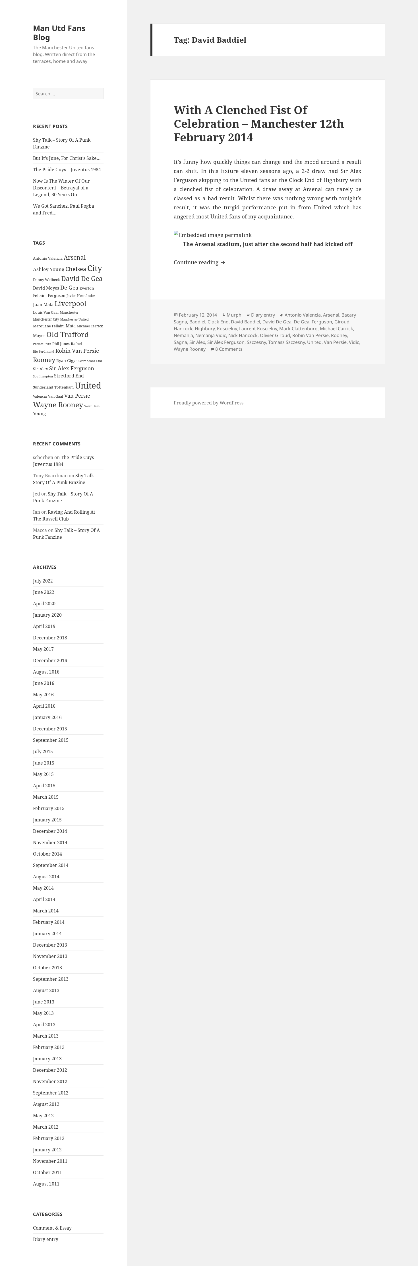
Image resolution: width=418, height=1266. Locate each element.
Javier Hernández (81, 296)
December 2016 (50, 660)
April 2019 (44, 626)
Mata (71, 326)
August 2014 (46, 876)
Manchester (69, 312)
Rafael (76, 343)
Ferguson (56, 295)
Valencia (40, 396)
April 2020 (44, 603)
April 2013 (44, 1024)
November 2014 (50, 842)
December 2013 (50, 945)
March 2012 (46, 1127)
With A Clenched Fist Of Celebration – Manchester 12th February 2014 (259, 123)
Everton (87, 288)
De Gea (69, 287)
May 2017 (43, 649)
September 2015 (51, 740)
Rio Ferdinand (43, 352)
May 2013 (43, 1013)
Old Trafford (67, 334)
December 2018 (50, 638)
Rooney (44, 359)
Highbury (205, 328)
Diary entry (45, 1239)
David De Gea (82, 278)
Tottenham (64, 387)
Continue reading (200, 262)
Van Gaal (55, 396)
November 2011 (50, 1161)
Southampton (43, 376)
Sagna (180, 342)
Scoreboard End (90, 361)
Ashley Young (48, 269)
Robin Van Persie (77, 350)
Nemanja (183, 335)
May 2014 (43, 888)
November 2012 (50, 1081)
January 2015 (47, 820)
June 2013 (43, 1002)
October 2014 (47, 854)
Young (39, 413)
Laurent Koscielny (258, 328)
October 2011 (47, 1172)
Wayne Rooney (58, 404)
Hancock (183, 328)
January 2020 (47, 615)
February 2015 (49, 808)
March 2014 (46, 911)
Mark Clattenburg (298, 328)
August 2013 (46, 990)
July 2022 (43, 581)
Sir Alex (40, 368)
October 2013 (47, 968)
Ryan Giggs (66, 360)
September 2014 (51, 865)
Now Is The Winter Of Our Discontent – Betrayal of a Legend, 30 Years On (61, 188)
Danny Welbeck (46, 279)
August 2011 (46, 1184)
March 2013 (46, 1036)
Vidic (354, 342)
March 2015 (46, 797)
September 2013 (51, 979)
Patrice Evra (42, 344)
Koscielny (227, 328)
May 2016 (43, 694)
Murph (234, 315)
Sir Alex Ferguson (71, 368)
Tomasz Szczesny (286, 342)
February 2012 (49, 1138)
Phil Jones (61, 343)
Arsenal (75, 257)
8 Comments (229, 349)
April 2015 (44, 785)
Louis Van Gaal (46, 312)
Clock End (218, 322)
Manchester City (46, 319)
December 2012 (50, 1070)
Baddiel (197, 322)
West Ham (92, 406)
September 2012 (51, 1093)
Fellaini (40, 295)
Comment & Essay (52, 1228)
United (88, 385)
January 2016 (47, 717)
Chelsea (75, 269)
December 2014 (50, 831)
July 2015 (43, 751)
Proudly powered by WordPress (208, 403)
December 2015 (50, 729)
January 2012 (47, 1150)
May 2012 (43, 1115)
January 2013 (47, 1059)
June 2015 (43, 763)
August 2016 (46, 672)
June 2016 (43, 683)
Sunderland (43, 387)
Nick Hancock (243, 335)
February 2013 (49, 1047)
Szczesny (256, 342)
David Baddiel (245, 322)
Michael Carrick (90, 326)
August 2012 (46, 1104)
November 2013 (50, 956)
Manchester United (74, 319)
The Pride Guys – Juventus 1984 (67, 169)
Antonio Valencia (48, 258)
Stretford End (69, 376)
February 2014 (49, 922)
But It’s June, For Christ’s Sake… (67, 158)
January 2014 (47, 933)
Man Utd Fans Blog (59, 32)
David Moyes (46, 288)
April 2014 (44, 899)
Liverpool (70, 303)
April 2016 (44, 706)
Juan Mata (43, 304)
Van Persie (77, 395)
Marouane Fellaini (49, 326)
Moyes (39, 335)
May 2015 (43, 774)
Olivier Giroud (275, 335)
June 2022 (43, 592)
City (94, 268)
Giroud (341, 322)
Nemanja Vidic (210, 335)
